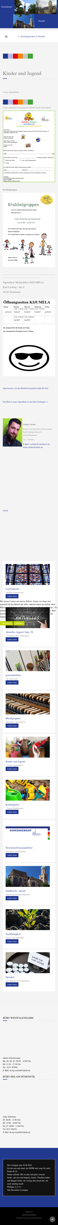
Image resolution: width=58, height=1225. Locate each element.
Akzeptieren (6, 623)
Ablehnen (19, 623)
